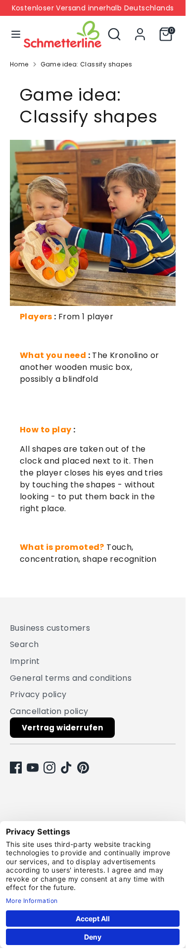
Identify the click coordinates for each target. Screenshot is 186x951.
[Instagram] (49, 767)
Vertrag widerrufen (62, 727)
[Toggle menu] (12, 34)
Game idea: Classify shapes (86, 64)
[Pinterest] (83, 767)
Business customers (50, 628)
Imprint (25, 661)
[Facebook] (16, 767)
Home (19, 64)
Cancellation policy (49, 711)
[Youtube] (33, 767)
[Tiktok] (66, 767)
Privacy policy (38, 694)
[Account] (140, 30)
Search (24, 644)
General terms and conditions (71, 678)
